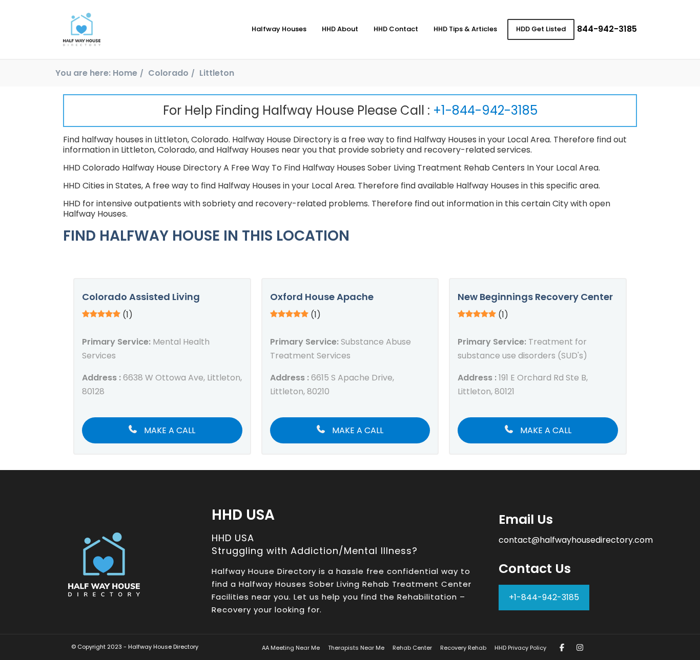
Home (125, 73)
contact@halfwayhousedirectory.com (576, 540)
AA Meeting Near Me (291, 648)
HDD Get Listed (541, 29)
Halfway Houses (279, 29)
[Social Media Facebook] (561, 647)
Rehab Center (412, 648)
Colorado (168, 73)
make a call (168, 430)
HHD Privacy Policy (520, 648)
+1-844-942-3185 (485, 110)
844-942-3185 (607, 29)
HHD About (340, 29)
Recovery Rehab (463, 648)
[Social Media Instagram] (579, 647)
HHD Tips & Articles (465, 29)
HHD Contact (396, 29)
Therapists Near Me (356, 648)
